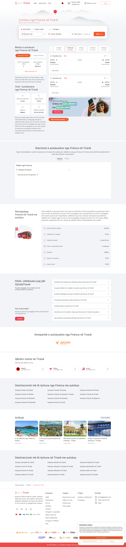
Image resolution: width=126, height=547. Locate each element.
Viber (99, 503)
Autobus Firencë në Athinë (24, 394)
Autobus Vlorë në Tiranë (23, 466)
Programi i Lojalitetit (52, 512)
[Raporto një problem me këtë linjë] (105, 56)
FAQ (49, 3)
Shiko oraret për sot (31, 71)
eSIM (35, 3)
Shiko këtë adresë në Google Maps (27, 174)
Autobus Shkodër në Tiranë (57, 470)
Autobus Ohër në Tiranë (88, 470)
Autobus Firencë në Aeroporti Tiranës (61, 394)
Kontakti (19, 318)
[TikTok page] (31, 509)
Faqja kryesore (19, 485)
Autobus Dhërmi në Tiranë (24, 474)
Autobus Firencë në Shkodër (25, 398)
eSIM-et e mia (67, 500)
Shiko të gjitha (105, 417)
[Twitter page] (26, 509)
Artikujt (48, 509)
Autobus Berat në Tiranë (56, 474)
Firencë (59, 158)
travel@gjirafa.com (104, 497)
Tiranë (66, 158)
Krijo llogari (67, 506)
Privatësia (81, 500)
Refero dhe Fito (50, 515)
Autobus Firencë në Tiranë (89, 394)
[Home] (22, 3)
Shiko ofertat (57, 112)
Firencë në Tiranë (23, 55)
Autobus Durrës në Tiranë (89, 474)
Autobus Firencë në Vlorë (56, 402)
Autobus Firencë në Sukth (24, 390)
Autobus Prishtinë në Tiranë (89, 462)
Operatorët (42, 3)
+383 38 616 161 (103, 500)
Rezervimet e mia (69, 497)
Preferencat (67, 503)
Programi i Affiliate (52, 521)
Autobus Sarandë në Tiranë (24, 462)
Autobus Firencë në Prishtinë (57, 398)
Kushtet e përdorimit (85, 497)
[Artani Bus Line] (63, 342)
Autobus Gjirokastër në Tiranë (90, 466)
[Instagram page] (21, 509)
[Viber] (96, 503)
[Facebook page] (17, 509)
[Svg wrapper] (22, 532)
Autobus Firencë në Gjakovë (90, 398)
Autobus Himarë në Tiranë (57, 462)
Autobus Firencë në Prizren (89, 390)
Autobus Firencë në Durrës (57, 390)
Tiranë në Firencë (38, 55)
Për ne (47, 503)
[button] (81, 282)
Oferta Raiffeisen (51, 518)
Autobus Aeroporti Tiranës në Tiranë (60, 466)
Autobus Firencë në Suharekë (25, 402)
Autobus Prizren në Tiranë (24, 470)
